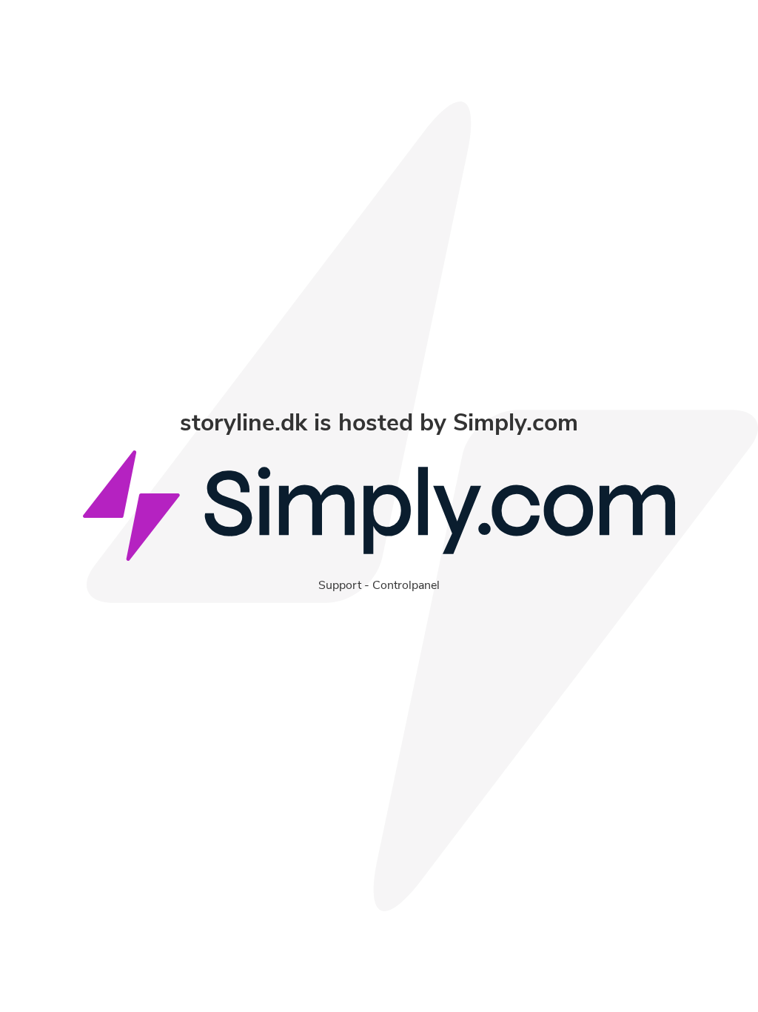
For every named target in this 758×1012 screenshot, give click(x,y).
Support (339, 585)
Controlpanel (406, 585)
